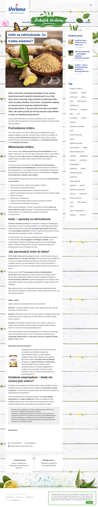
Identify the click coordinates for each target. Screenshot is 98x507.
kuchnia (83, 118)
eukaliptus (84, 110)
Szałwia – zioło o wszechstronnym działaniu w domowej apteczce (82, 68)
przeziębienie (74, 164)
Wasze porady (50, 22)
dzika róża (73, 110)
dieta (12, 446)
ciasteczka (73, 93)
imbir (78, 114)
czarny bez (73, 97)
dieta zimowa (81, 101)
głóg (71, 114)
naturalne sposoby (76, 143)
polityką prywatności (87, 498)
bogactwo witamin (76, 88)
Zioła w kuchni (71, 22)
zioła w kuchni (81, 202)
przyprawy (73, 168)
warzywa (73, 185)
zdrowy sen (83, 194)
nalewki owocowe (76, 135)
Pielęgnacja (38, 22)
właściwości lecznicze (77, 189)
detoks (83, 97)
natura (72, 139)
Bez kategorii (31, 443)
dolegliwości (74, 105)
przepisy (73, 160)
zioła (71, 202)
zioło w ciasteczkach (77, 211)
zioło (71, 206)
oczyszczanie (74, 147)
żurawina (73, 215)
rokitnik (83, 168)
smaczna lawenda (76, 173)
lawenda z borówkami (77, 126)
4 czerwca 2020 (15, 443)
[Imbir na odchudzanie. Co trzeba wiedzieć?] (34, 59)
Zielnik (60, 22)
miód (71, 131)
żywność (82, 215)
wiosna (82, 185)
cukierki (83, 93)
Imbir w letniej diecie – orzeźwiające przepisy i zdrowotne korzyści (82, 54)
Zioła (39, 226)
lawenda (72, 122)
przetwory (83, 160)
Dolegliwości (26, 22)
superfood (73, 177)
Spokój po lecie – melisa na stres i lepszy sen (81, 42)
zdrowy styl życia (27, 446)
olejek (85, 147)
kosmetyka (73, 118)
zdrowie (17, 446)
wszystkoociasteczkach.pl (84, 499)
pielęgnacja (83, 156)
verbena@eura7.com (15, 500)
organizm (73, 156)
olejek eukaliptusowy (77, 152)
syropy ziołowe (75, 181)
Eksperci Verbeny (85, 22)
